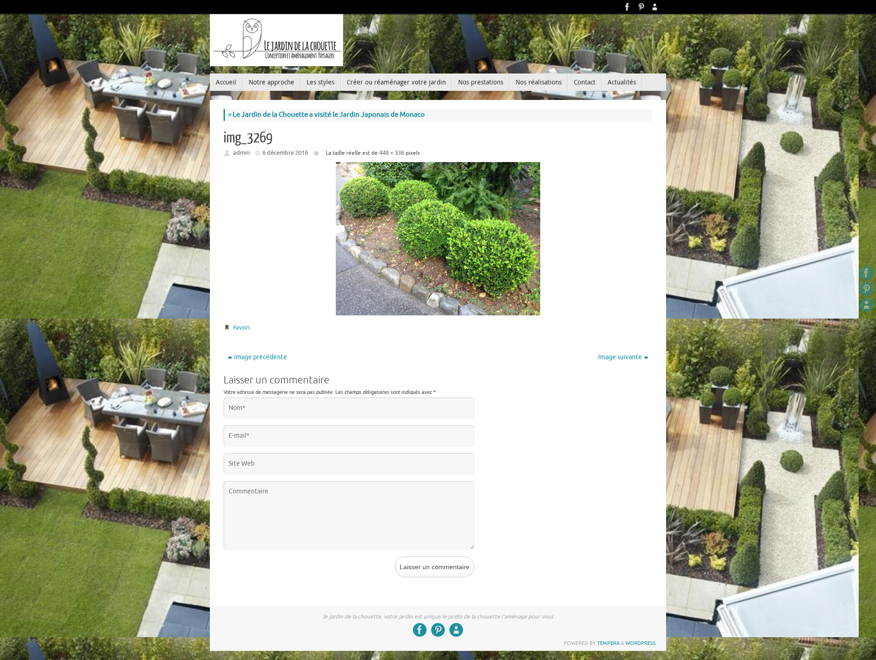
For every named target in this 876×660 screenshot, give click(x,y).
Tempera (608, 643)
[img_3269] (438, 238)
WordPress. (641, 643)
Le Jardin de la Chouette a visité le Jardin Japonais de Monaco (326, 114)
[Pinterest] (641, 7)
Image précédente (260, 357)
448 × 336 (391, 153)
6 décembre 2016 (285, 153)
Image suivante (620, 357)
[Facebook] (627, 7)
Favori (241, 327)
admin (241, 153)
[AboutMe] (655, 7)
